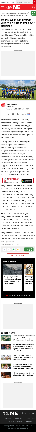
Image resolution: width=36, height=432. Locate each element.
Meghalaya (10, 13)
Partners (29, 421)
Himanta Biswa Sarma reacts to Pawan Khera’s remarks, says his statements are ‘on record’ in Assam (23, 347)
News (3, 13)
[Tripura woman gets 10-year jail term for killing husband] (6, 375)
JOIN (27, 249)
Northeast (19, 2)
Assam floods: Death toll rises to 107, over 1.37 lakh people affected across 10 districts (23, 338)
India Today (27, 2)
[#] (13, 249)
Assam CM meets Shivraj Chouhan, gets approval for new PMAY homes (22, 357)
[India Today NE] (13, 7)
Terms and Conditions (15, 421)
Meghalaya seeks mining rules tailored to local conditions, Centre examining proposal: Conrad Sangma (12, 280)
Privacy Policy (30, 418)
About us (8, 418)
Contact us (18, 418)
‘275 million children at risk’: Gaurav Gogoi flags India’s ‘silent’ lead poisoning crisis (22, 366)
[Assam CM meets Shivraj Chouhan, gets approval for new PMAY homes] (6, 357)
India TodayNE (11, 104)
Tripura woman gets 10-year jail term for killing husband (23, 374)
